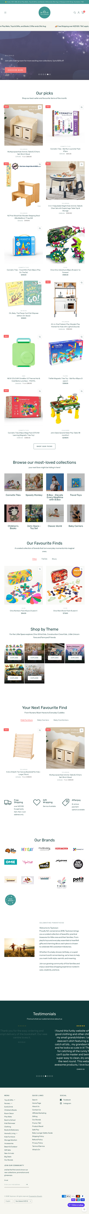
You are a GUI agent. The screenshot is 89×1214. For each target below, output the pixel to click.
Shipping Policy (38, 1136)
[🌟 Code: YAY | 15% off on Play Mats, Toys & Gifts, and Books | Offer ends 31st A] (44, 2)
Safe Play (35, 1130)
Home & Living (9, 1133)
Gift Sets (7, 1150)
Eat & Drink (8, 1107)
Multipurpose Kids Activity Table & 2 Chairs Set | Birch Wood (23, 153)
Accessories (8, 1143)
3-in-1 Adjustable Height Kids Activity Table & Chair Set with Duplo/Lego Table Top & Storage (65, 208)
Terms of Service (38, 1146)
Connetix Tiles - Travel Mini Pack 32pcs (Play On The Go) (23, 271)
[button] (11, 70)
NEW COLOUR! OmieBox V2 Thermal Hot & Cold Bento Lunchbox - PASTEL (23, 379)
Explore (14, 658)
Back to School (10, 1120)
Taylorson (23, 149)
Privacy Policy (37, 1143)
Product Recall (37, 1126)
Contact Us (36, 1110)
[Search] (75, 12)
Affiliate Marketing (39, 1113)
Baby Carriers (43, 720)
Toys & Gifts (8, 1100)
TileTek (65, 376)
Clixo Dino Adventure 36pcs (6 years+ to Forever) (65, 271)
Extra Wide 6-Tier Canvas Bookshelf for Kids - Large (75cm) (23, 773)
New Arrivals (9, 1153)
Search (34, 1100)
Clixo (65, 267)
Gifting (34, 1116)
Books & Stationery (11, 1130)
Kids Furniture (27, 720)
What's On (36, 1149)
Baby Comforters (61, 720)
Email (6, 1180)
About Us (35, 1106)
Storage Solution (10, 1140)
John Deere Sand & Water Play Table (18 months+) (65, 434)
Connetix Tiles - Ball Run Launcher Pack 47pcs (65, 150)
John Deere (65, 430)
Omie (23, 376)
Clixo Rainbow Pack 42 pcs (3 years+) (23, 611)
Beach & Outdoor (10, 1147)
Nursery (7, 1103)
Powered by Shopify (35, 1196)
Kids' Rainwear (9, 1123)
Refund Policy (37, 1140)
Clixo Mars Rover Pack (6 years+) (65, 611)
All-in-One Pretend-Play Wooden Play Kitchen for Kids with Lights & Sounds (65, 325)
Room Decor (9, 1113)
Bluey (54, 559)
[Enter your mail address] (27, 1184)
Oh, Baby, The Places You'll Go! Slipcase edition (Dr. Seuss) (23, 314)
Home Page (36, 1103)
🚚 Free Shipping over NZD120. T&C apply (27, 26)
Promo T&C (36, 1123)
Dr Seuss (24, 310)
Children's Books (10, 1110)
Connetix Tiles (65, 146)
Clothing (7, 1127)
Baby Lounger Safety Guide (42, 1133)
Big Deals (7, 1157)
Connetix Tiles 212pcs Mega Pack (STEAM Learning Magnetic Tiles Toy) (23, 434)
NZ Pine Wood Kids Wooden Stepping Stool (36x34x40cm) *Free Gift (23, 217)
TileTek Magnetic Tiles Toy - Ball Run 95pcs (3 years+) (65, 379)
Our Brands (8, 1160)
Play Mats (8, 1117)
